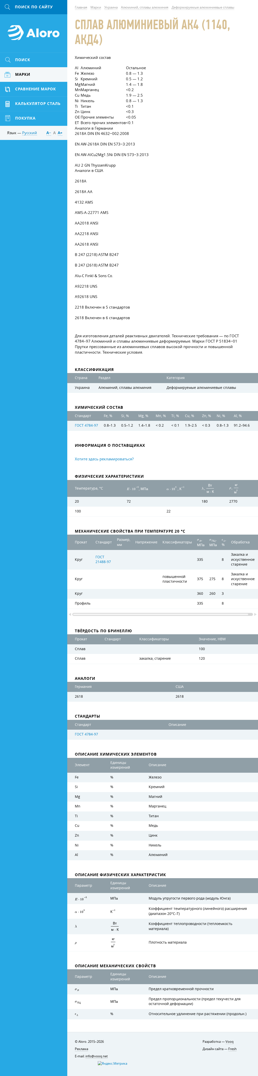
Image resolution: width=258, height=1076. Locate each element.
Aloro (33, 35)
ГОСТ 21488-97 (103, 559)
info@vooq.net (96, 1056)
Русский (29, 132)
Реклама (81, 1049)
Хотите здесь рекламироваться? (104, 458)
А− (48, 132)
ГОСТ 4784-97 (86, 425)
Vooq (229, 1041)
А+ (60, 132)
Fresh (232, 1049)
